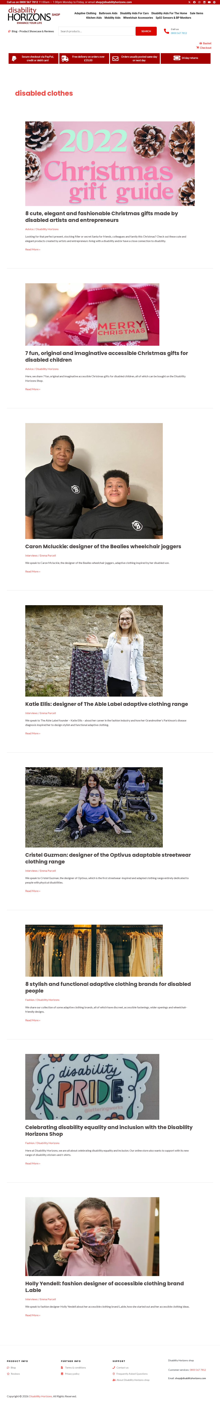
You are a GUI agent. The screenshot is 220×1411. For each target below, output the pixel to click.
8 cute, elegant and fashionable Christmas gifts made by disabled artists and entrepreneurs (101, 217)
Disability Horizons (40, 1396)
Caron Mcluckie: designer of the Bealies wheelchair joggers (103, 546)
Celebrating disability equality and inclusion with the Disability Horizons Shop (109, 1131)
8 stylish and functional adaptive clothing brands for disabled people (108, 987)
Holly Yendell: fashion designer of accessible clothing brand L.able (104, 1287)
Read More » (32, 249)
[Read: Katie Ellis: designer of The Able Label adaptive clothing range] (94, 650)
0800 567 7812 (29, 2)
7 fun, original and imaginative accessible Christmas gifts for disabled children (106, 356)
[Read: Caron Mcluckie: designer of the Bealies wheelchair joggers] (94, 480)
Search (146, 31)
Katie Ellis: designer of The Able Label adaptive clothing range (106, 704)
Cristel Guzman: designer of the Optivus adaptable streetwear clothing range (108, 858)
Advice (29, 229)
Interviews (31, 555)
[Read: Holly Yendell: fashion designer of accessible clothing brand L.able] (92, 1236)
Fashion (29, 999)
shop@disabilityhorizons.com (190, 1378)
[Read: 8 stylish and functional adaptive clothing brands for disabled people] (94, 950)
